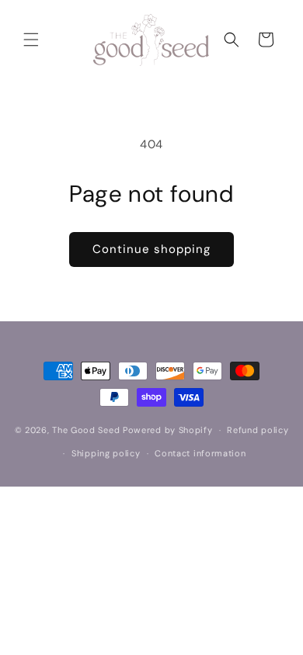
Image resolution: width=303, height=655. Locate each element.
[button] (31, 40)
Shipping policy (106, 453)
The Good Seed (86, 430)
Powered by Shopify (168, 430)
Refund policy (257, 430)
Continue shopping (151, 249)
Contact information (200, 453)
